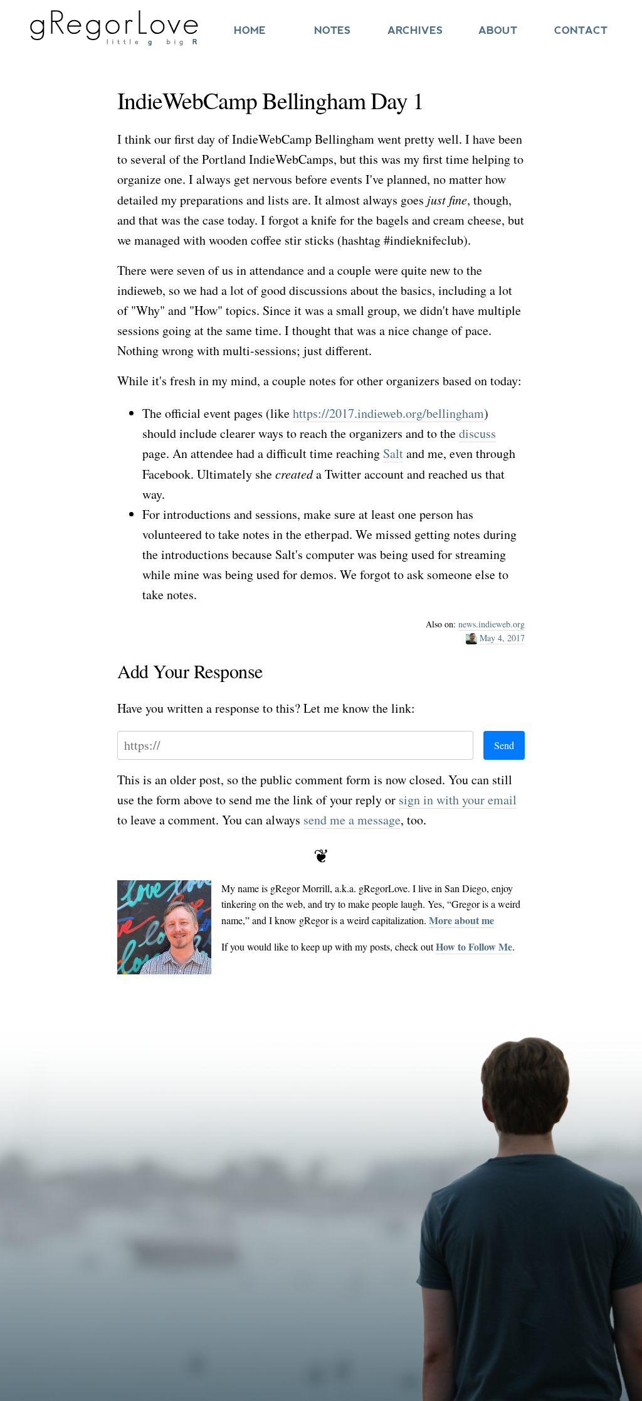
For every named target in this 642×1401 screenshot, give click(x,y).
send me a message (352, 819)
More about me (461, 920)
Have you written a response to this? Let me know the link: (266, 708)
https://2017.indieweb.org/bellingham (388, 413)
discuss (477, 433)
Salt (393, 453)
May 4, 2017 (502, 638)
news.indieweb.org (491, 624)
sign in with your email (458, 799)
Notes (332, 30)
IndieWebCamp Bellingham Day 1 (270, 100)
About (497, 30)
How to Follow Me (474, 946)
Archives (415, 30)
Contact (581, 30)
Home (250, 30)
